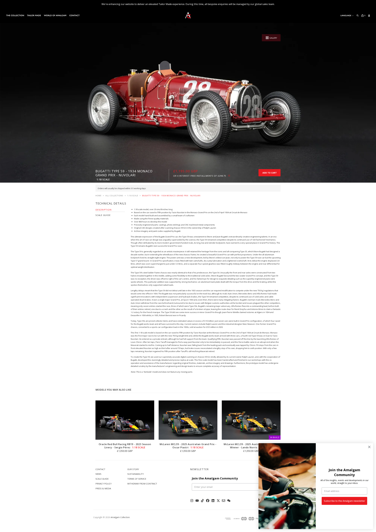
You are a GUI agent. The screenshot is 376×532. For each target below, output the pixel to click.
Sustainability (135, 474)
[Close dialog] (369, 446)
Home (98, 195)
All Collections (114, 195)
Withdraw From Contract (142, 483)
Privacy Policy (103, 483)
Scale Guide (102, 478)
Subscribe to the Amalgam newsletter (344, 500)
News (98, 474)
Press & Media (103, 488)
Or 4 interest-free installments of (199, 175)
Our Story (133, 469)
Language (346, 15)
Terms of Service (136, 478)
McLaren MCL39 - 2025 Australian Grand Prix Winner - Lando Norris (251, 446)
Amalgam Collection (120, 517)
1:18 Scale (132, 195)
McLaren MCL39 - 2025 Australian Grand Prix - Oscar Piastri (188, 446)
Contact (74, 15)
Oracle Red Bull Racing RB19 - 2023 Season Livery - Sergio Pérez (125, 446)
